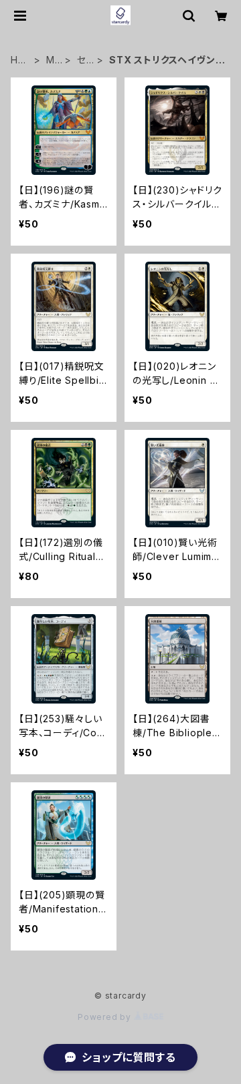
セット (85, 60)
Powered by (106, 1017)
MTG (53, 60)
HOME (18, 60)
